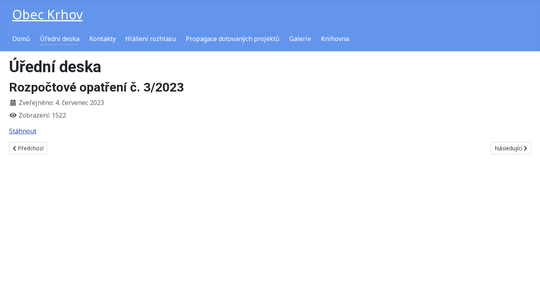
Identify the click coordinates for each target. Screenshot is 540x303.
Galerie (300, 38)
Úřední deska (59, 38)
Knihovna (335, 38)
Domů (21, 38)
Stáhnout (22, 131)
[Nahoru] (526, 288)
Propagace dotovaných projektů (232, 38)
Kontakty (102, 38)
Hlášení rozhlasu (150, 38)
